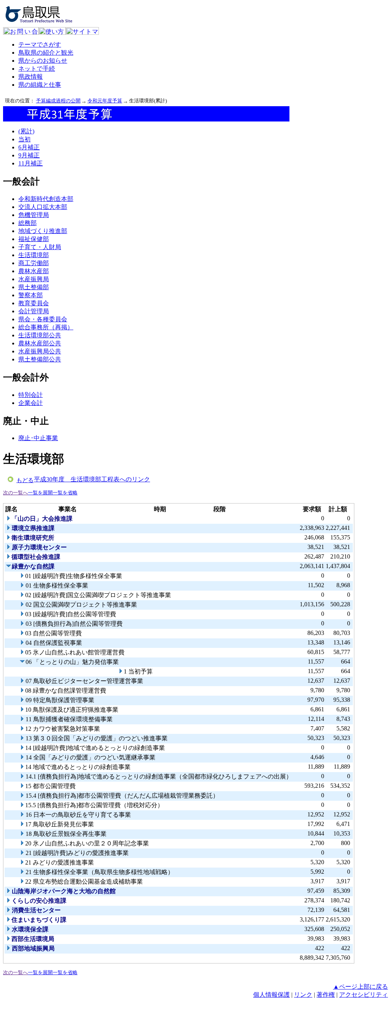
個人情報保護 (271, 994)
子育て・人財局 (39, 247)
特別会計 (30, 395)
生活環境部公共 (39, 335)
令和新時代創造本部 (45, 199)
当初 (24, 139)
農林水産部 (33, 271)
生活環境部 (33, 255)
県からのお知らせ (42, 60)
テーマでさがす (39, 44)
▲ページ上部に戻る (360, 986)
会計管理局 (33, 311)
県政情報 (30, 76)
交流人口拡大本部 (42, 207)
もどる (25, 480)
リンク (303, 994)
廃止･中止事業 (38, 438)
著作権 (326, 994)
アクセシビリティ (363, 994)
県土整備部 (33, 287)
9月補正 (29, 155)
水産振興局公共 (39, 351)
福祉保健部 (33, 239)
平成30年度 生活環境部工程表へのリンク (92, 479)
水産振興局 (33, 279)
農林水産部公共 (39, 343)
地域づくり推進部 (42, 231)
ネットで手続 (36, 68)
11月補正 (30, 163)
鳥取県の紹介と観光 (45, 52)
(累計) (26, 131)
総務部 (27, 223)
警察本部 (30, 295)
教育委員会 (33, 303)
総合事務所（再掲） (45, 327)
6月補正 (29, 147)
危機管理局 (33, 215)
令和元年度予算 (104, 101)
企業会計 (30, 403)
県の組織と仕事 (39, 84)
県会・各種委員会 (42, 319)
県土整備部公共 (39, 359)
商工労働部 (33, 263)
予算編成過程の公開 (58, 101)
